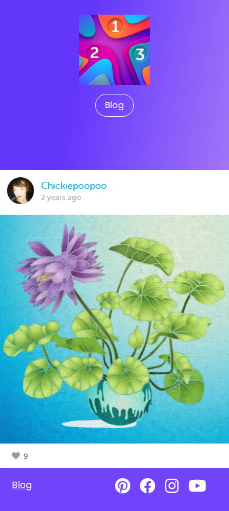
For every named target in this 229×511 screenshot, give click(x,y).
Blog (114, 105)
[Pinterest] (122, 486)
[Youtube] (197, 486)
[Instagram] (172, 486)
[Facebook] (148, 486)
